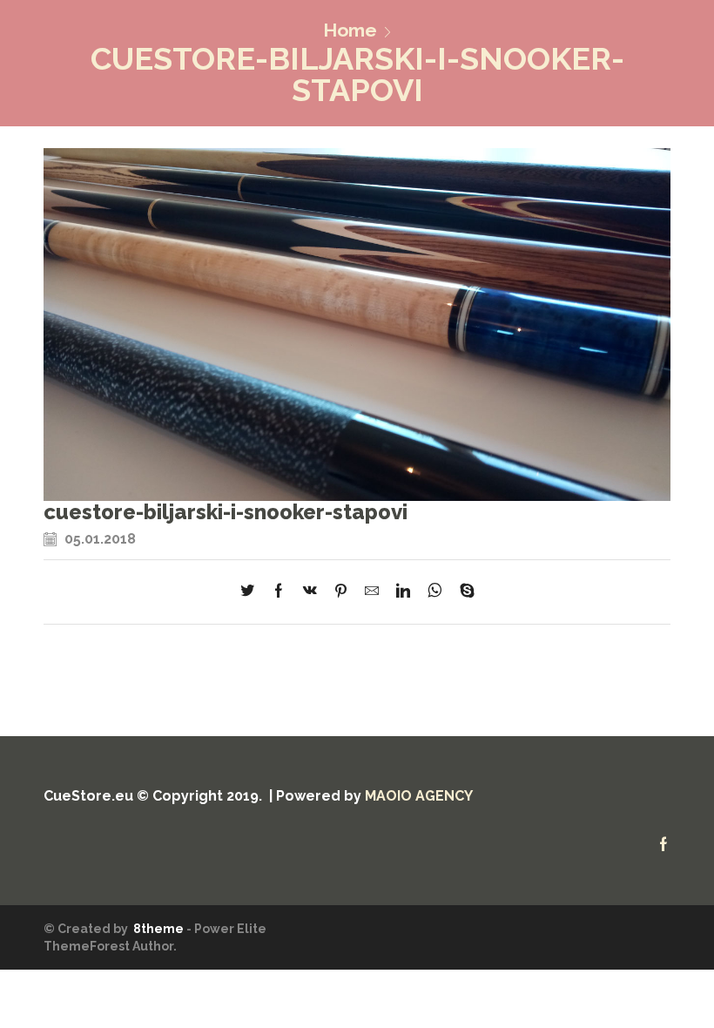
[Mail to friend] (371, 592)
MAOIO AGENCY (419, 796)
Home (350, 30)
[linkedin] (403, 592)
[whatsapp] (435, 592)
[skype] (463, 592)
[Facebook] (278, 592)
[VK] (310, 592)
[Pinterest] (341, 592)
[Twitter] (251, 592)
